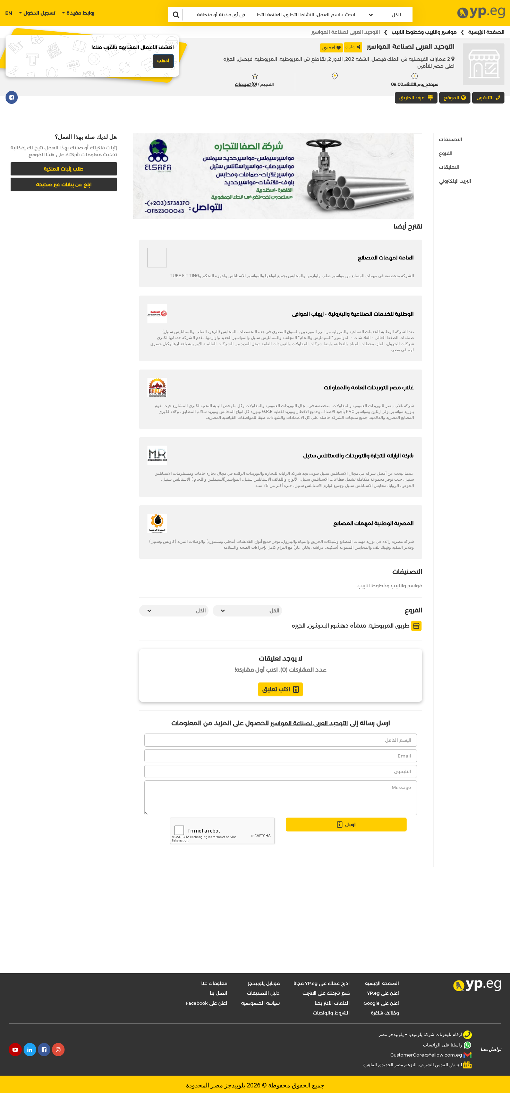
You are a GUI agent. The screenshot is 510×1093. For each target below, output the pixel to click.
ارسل (350, 824)
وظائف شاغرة (385, 1013)
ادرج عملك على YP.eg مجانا (322, 983)
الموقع (451, 97)
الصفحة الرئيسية (486, 32)
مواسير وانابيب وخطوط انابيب (424, 32)
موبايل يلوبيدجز (264, 983)
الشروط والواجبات (331, 1013)
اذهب (163, 60)
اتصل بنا (218, 993)
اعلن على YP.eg (383, 993)
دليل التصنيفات (263, 993)
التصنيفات (450, 139)
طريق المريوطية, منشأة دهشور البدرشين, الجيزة (351, 625)
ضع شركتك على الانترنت (326, 993)
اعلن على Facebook (206, 1003)
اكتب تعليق (276, 689)
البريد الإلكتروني (455, 181)
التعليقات (449, 167)
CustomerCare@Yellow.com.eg (426, 1055)
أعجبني (328, 47)
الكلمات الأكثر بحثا (332, 1003)
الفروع (445, 153)
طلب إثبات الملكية (64, 169)
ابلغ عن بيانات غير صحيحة (64, 184)
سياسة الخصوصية (260, 1003)
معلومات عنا (214, 983)
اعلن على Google (381, 1003)
